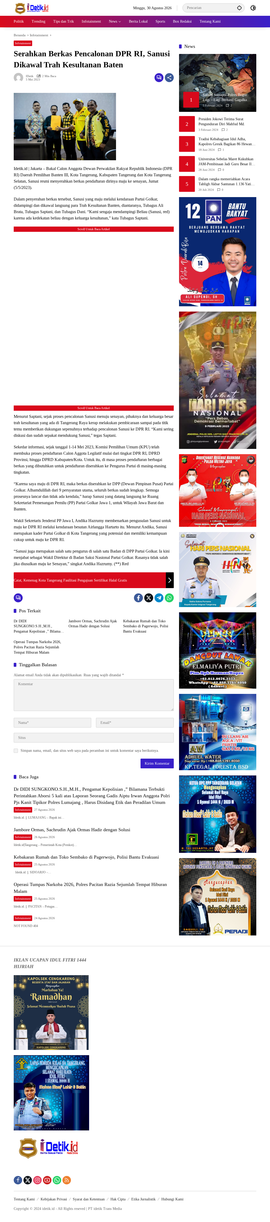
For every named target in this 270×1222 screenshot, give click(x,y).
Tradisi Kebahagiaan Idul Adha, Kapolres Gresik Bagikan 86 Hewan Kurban (225, 142)
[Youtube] (47, 1180)
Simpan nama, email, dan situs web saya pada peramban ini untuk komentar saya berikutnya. (90, 751)
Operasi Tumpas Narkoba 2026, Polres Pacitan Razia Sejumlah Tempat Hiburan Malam (37, 647)
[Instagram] (37, 1180)
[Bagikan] (169, 77)
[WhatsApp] (169, 597)
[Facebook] (138, 597)
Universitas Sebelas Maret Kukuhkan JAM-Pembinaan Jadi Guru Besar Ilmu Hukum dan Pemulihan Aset (227, 162)
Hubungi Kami (172, 1199)
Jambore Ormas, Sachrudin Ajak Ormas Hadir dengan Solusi (93, 623)
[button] (239, 7)
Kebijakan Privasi (54, 1199)
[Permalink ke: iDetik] (20, 77)
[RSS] (66, 1180)
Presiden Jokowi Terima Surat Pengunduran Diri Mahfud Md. (222, 121)
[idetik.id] (32, 7)
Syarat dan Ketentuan (89, 1199)
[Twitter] (148, 597)
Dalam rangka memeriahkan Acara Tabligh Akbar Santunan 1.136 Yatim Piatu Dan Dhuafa (226, 182)
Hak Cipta (118, 1199)
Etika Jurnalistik (143, 1199)
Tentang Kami (24, 1199)
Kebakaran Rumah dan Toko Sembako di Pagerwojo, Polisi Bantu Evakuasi (145, 626)
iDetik (29, 76)
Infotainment (23, 43)
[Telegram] (159, 597)
